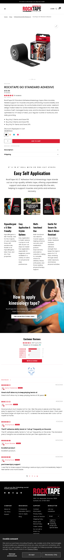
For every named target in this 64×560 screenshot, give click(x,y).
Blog (20, 516)
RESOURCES (23, 505)
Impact (6, 514)
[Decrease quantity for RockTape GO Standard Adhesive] (5, 141)
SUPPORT (36, 505)
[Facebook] (6, 493)
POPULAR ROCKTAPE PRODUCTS (22, 17)
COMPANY (8, 505)
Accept (31, 555)
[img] (6, 385)
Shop (10, 17)
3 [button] (32, 476)
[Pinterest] (22, 493)
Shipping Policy (38, 519)
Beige (10, 135)
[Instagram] (14, 493)
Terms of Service (39, 516)
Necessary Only (51, 555)
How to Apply (23, 514)
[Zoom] (56, 26)
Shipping (7, 154)
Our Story (7, 512)
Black (6, 135)
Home (6, 17)
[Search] (56, 8)
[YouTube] (18, 493)
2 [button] (29, 476)
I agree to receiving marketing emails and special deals (54, 523)
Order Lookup (37, 526)
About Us (7, 509)
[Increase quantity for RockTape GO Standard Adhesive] (10, 141)
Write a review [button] (32, 361)
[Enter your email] (58, 516)
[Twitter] (10, 493)
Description (8, 150)
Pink (18, 135)
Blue (14, 135)
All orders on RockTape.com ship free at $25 (32, 1)
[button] (9, 95)
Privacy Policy (33, 549)
